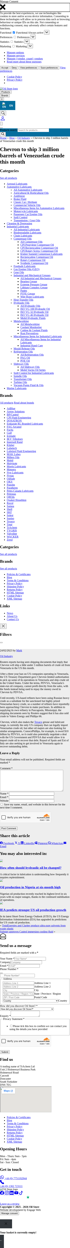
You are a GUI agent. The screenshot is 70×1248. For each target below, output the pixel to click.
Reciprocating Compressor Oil (36, 257)
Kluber (10, 445)
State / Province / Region (47, 993)
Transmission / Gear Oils (27, 220)
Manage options (15, 52)
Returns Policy (15, 589)
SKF (9, 512)
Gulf (9, 432)
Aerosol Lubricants (17, 183)
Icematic (11, 435)
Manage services (16, 55)
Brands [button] (4, 95)
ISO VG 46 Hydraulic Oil (34, 315)
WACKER (13, 536)
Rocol (10, 503)
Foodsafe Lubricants (25, 266)
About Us (12, 616)
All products (6, 402)
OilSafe (11, 478)
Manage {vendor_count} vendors (25, 58)
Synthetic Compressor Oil (34, 263)
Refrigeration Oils (23, 351)
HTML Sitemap (15, 592)
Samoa (10, 506)
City (36, 990)
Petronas (11, 493)
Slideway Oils (21, 363)
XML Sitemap (14, 598)
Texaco (11, 521)
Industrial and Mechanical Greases (32, 275)
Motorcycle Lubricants (26, 211)
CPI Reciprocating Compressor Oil (39, 247)
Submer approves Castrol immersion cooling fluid (26, 931)
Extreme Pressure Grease (33, 284)
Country (62, 1000)
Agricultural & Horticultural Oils (31, 192)
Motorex (11, 469)
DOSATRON (14, 420)
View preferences (28, 67)
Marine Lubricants (17, 388)
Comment (6, 768)
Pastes (23, 290)
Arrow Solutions (16, 411)
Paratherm (12, 487)
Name (4, 793)
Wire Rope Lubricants (32, 296)
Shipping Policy (15, 586)
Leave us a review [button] (10, 1203)
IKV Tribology (15, 439)
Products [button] (5, 92)
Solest (10, 515)
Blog (12, 138)
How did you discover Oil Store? (19, 1005)
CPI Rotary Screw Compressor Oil (39, 250)
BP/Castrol (13, 414)
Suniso (10, 518)
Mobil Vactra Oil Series (33, 370)
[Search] (3, 134)
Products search (9, 130)
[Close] (1, 642)
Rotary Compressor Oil (32, 260)
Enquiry (5, 1015)
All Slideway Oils (30, 366)
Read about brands (24, 402)
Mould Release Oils (24, 348)
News (10, 613)
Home (3, 138)
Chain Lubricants (23, 235)
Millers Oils (13, 457)
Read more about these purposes (24, 61)
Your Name (7, 958)
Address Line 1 (42, 983)
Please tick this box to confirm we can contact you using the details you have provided (38, 1028)
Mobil (10, 460)
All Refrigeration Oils (32, 354)
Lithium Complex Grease (34, 287)
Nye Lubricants (15, 472)
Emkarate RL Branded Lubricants (25, 423)
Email (4, 797)
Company (5, 962)
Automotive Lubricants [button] (19, 186)
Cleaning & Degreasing (19, 223)
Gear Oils (19, 272)
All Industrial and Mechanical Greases (40, 278)
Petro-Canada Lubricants (20, 490)
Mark (19, 650)
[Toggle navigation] (1, 127)
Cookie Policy (14, 76)
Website (4, 800)
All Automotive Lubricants (28, 189)
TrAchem (12, 527)
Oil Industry (23, 138)
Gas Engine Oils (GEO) (26, 269)
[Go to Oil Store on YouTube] (16, 1194)
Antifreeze (19, 196)
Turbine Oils (20, 382)
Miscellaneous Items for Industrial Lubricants (38, 336)
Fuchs (10, 429)
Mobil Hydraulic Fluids (33, 318)
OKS (9, 481)
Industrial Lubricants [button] (18, 226)
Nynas (10, 475)
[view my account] (2, 120)
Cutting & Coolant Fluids (34, 330)
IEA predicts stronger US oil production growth (33, 910)
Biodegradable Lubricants (27, 232)
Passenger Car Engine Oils (28, 214)
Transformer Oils (23, 379)
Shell (9, 509)
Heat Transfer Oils (23, 299)
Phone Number (9, 969)
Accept (4, 67)
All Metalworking (30, 324)
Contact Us (13, 619)
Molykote (12, 463)
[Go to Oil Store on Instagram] (7, 1194)
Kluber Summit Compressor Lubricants (41, 254)
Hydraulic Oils (21, 302)
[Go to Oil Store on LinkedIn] (12, 1194)
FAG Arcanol (14, 426)
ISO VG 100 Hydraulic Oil (35, 308)
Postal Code (40, 997)
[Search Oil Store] (3, 113)
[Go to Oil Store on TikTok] (21, 1194)
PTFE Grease (27, 293)
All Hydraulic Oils (30, 305)
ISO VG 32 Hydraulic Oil (34, 312)
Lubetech (12, 448)
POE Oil (25, 360)
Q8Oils (11, 497)
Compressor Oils (23, 238)
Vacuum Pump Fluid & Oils (28, 385)
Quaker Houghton (16, 500)
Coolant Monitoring (31, 327)
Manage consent (9, 1213)
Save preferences (49, 67)
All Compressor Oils (31, 241)
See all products (8, 178)
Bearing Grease (28, 281)
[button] (35, 7)
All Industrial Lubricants (27, 229)
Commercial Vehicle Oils (27, 205)
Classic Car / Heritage (25, 202)
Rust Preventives (29, 333)
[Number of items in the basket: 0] (1, 123)
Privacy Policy (14, 79)
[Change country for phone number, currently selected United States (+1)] (1, 973)
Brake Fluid (20, 199)
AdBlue (11, 408)
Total (9, 524)
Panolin (11, 484)
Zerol (10, 539)
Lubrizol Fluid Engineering (21, 451)
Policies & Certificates (19, 574)
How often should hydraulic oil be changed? (31, 867)
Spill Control (20, 217)
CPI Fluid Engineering (19, 417)
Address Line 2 (42, 986)
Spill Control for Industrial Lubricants (34, 373)
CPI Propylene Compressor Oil (37, 244)
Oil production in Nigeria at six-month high (30, 887)
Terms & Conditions (18, 580)
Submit (4, 1052)
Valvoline (12, 533)
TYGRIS (12, 530)
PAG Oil (25, 357)
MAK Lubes (14, 454)
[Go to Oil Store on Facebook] (2, 1194)
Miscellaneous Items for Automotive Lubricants (39, 208)
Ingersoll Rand (15, 442)
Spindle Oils (20, 376)
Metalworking (21, 321)
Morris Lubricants (16, 466)
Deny (14, 67)
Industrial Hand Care (31, 345)
